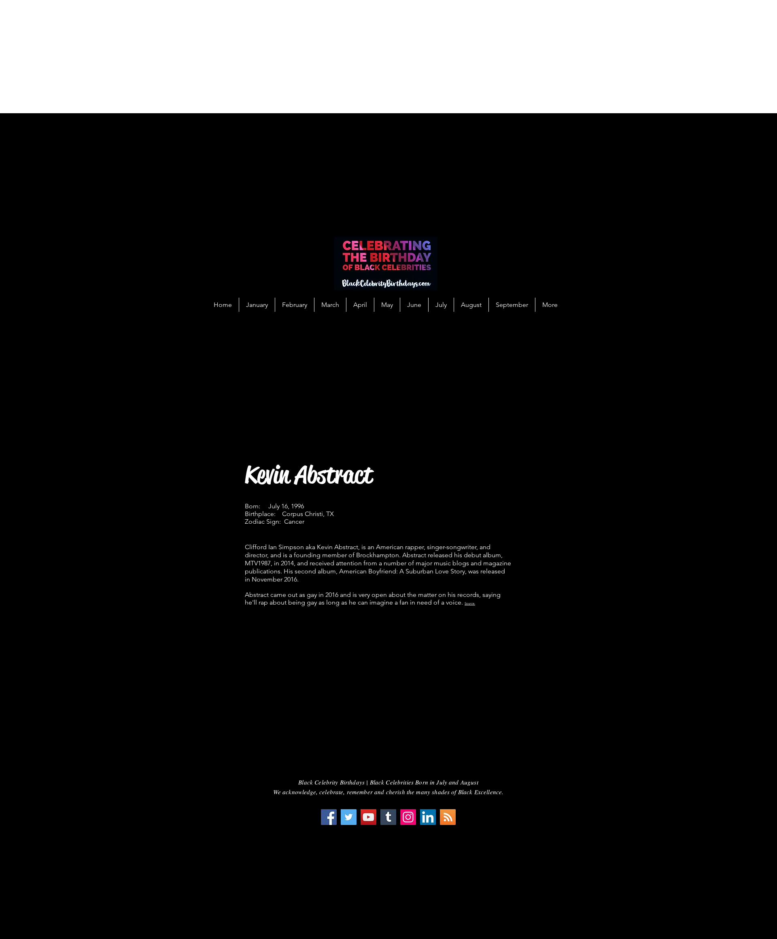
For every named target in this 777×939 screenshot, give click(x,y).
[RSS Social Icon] (448, 817)
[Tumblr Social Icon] (388, 817)
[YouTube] (368, 817)
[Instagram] (408, 817)
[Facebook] (329, 817)
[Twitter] (349, 817)
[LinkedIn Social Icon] (428, 817)
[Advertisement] (243, 56)
